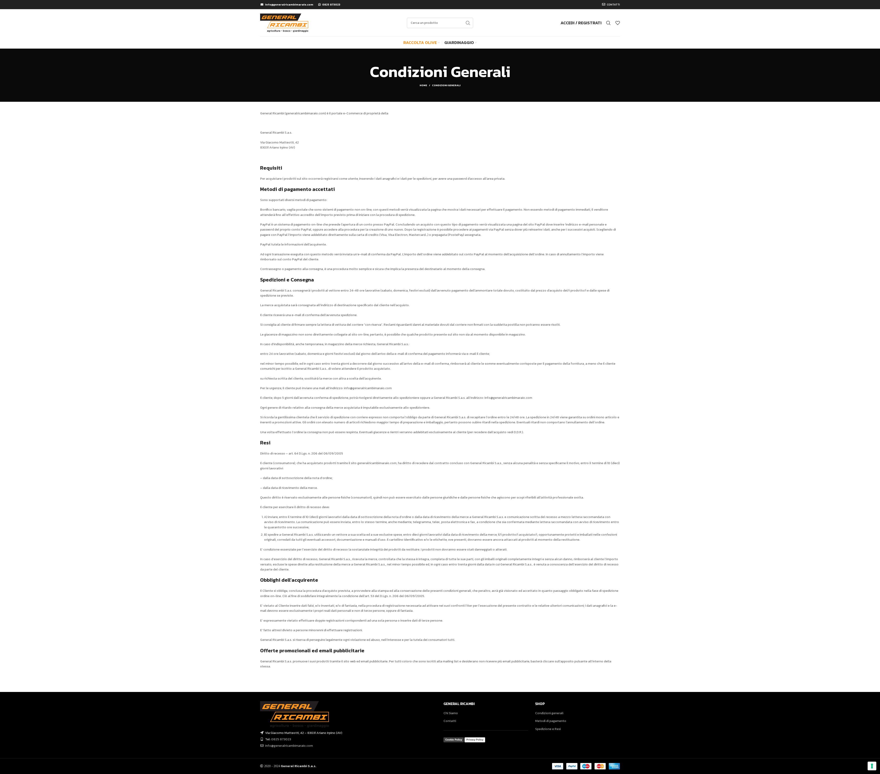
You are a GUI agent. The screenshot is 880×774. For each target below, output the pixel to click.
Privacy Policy (474, 739)
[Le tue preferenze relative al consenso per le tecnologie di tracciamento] (872, 766)
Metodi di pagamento (550, 721)
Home (423, 85)
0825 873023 (281, 739)
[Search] (608, 23)
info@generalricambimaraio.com (289, 745)
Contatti (449, 721)
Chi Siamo (450, 713)
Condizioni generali (549, 713)
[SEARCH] (468, 23)
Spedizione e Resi (548, 729)
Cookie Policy (453, 739)
